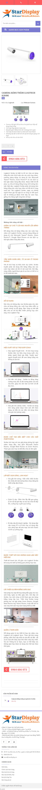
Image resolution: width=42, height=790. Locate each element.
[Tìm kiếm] (38, 23)
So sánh (2, 789)
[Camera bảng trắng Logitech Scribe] (21, 701)
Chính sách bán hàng (8, 769)
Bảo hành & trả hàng (8, 772)
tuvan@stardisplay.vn (10, 757)
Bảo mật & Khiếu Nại (8, 775)
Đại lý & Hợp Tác (7, 777)
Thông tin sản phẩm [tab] (10, 168)
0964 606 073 (17, 158)
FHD (3, 98)
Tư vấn (9, 152)
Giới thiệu (4, 767)
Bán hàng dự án (6, 780)
